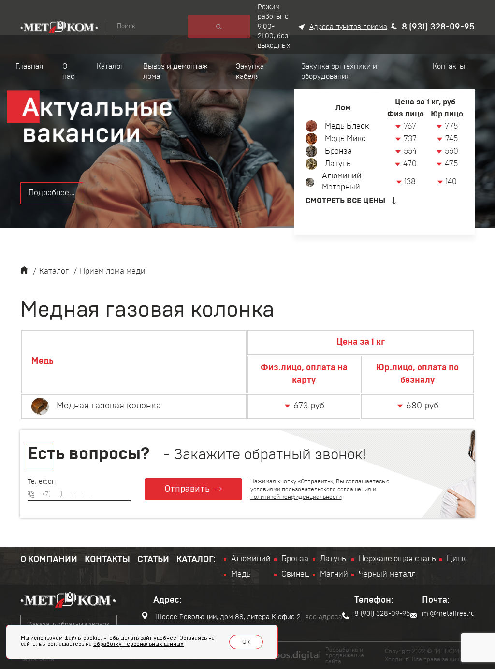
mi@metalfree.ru (448, 614)
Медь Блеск (347, 126)
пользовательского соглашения (326, 489)
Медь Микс (345, 139)
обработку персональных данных (138, 644)
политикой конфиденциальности (296, 497)
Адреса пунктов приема (348, 27)
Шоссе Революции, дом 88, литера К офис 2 (227, 617)
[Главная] (24, 271)
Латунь (338, 164)
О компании (48, 559)
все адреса (323, 617)
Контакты (107, 559)
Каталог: (196, 559)
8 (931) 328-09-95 (438, 27)
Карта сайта (37, 659)
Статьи (153, 559)
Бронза (338, 151)
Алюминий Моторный (342, 181)
